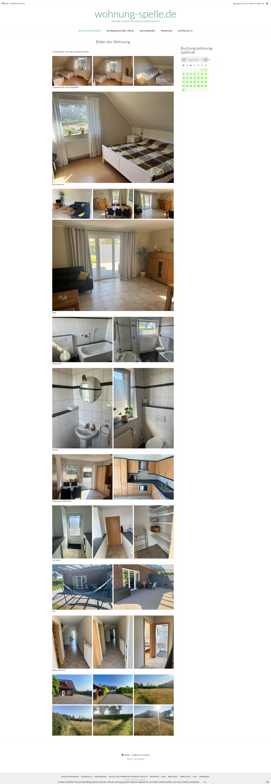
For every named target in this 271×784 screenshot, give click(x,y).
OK (205, 782)
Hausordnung (147, 31)
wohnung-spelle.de (135, 13)
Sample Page (185, 777)
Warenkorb (204, 777)
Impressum (166, 31)
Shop (195, 777)
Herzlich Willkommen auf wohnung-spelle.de (128, 777)
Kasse (163, 777)
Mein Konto (173, 777)
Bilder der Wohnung (89, 31)
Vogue (135, 759)
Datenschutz (185, 31)
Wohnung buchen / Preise (120, 31)
